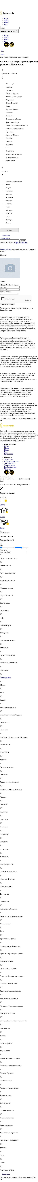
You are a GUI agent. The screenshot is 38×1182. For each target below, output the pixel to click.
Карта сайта (8, 454)
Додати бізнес (5, 238)
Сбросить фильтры (21, 243)
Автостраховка (5, 677)
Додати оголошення (8, 31)
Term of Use (8, 459)
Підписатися (25, 479)
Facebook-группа (10, 467)
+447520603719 (9, 463)
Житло (6, 20)
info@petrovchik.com (11, 461)
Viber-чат (7, 469)
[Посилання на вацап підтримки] (12, 44)
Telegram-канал (9, 465)
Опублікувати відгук (7, 304)
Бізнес (6, 22)
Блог (6, 24)
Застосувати (6, 235)
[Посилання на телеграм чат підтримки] (6, 44)
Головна (2, 54)
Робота (6, 18)
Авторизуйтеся (5, 249)
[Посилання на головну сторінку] (7, 427)
